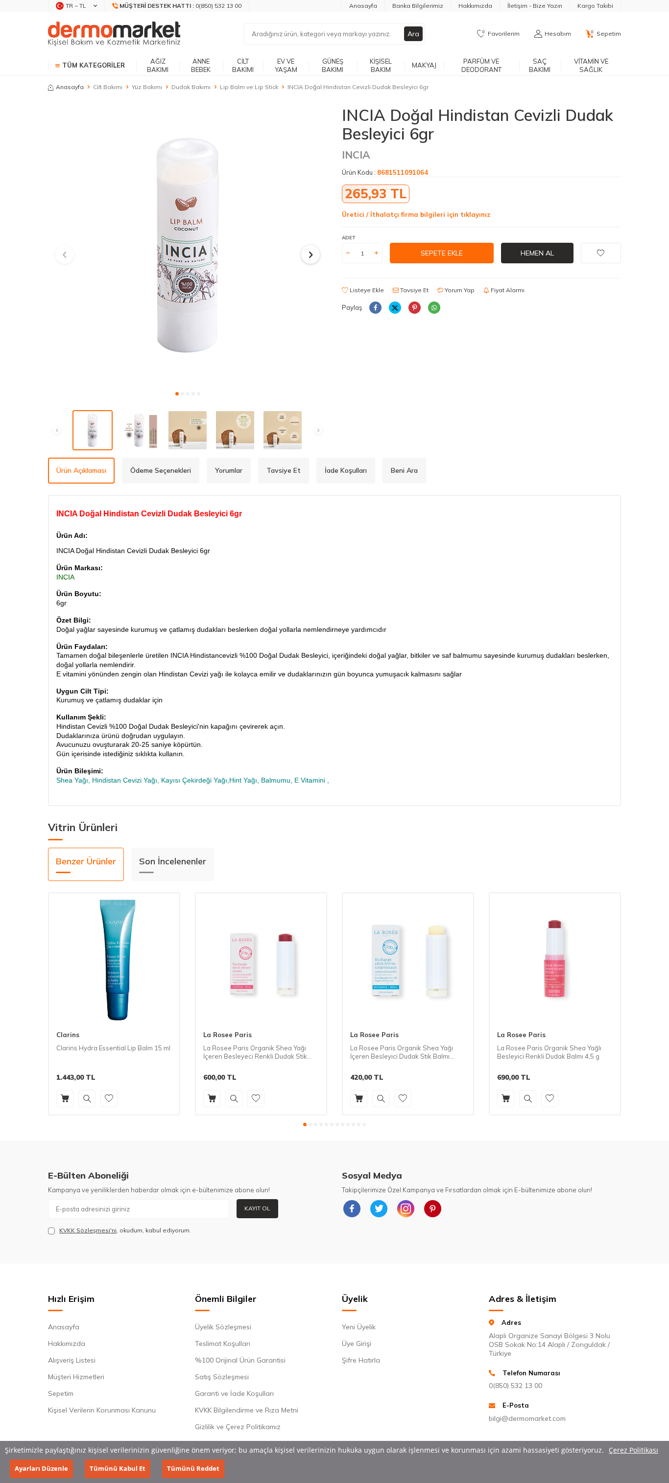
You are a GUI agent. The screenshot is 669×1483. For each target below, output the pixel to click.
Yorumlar (228, 470)
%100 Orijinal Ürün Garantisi (240, 1360)
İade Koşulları (346, 470)
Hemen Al (537, 253)
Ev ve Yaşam (286, 65)
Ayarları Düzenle (41, 1468)
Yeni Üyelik (359, 1326)
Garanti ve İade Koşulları (234, 1393)
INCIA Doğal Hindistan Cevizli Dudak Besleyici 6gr (358, 87)
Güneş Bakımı (332, 65)
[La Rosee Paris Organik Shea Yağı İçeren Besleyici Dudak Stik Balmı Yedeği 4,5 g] (408, 958)
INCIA (356, 154)
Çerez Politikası (633, 1450)
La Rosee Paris (227, 1035)
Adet (348, 237)
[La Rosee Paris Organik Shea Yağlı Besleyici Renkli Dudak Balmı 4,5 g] (555, 958)
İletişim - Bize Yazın (534, 5)
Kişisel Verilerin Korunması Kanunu (102, 1410)
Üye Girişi (356, 1343)
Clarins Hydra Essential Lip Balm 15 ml (113, 1048)
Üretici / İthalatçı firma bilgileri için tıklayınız (416, 214)
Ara (413, 33)
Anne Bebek (201, 65)
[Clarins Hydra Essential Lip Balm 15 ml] (114, 958)
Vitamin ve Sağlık (591, 65)
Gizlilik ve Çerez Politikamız (238, 1426)
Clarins (67, 1035)
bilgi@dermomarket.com (527, 1418)
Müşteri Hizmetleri (76, 1376)
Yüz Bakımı (147, 87)
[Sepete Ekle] (64, 1098)
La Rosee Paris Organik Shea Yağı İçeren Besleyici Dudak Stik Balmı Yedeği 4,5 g (401, 1052)
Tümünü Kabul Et (117, 1468)
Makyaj (424, 65)
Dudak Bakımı (191, 87)
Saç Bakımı (539, 65)
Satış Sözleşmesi (222, 1376)
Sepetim (60, 1393)
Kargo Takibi (595, 5)
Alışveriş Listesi (72, 1360)
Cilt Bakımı (243, 65)
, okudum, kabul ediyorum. (125, 1230)
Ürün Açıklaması (81, 470)
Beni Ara (404, 470)
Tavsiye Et (414, 290)
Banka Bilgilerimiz (417, 5)
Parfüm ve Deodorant (481, 65)
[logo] (114, 33)
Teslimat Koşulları (222, 1343)
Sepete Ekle (442, 253)
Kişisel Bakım (381, 65)
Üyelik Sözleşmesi (223, 1326)
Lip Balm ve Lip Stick (249, 87)
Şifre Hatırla (361, 1360)
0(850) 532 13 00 (515, 1385)
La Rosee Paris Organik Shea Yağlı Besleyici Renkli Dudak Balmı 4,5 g (549, 1052)
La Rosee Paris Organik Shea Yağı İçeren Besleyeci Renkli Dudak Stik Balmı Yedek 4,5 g (255, 1052)
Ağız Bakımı (157, 65)
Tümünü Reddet (193, 1468)
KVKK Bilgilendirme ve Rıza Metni (246, 1410)
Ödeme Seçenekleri (160, 470)
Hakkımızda (475, 5)
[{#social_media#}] (351, 1209)
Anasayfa (363, 5)
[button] (177, 393)
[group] (187, 245)
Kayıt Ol (257, 1208)
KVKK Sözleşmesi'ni (88, 1230)
